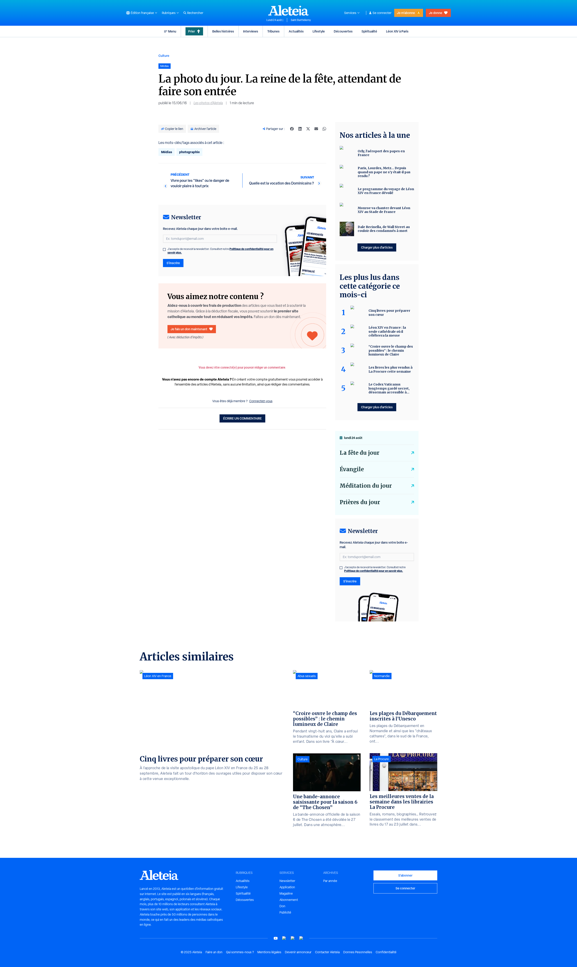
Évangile (352, 469)
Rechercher (195, 13)
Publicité (285, 912)
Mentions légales (269, 952)
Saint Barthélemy (301, 20)
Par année (330, 881)
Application (287, 887)
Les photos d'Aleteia (208, 103)
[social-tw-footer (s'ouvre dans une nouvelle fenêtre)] (293, 938)
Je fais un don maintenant (189, 329)
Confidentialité (386, 952)
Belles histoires (223, 31)
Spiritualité (369, 31)
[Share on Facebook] (292, 129)
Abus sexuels (307, 676)
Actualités (296, 31)
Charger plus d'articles (377, 247)
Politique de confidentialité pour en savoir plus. (373, 571)
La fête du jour (359, 452)
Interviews (250, 31)
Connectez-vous (260, 401)
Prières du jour (360, 502)
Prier (191, 31)
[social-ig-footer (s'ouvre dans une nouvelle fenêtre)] (301, 938)
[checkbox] (164, 249)
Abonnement (288, 900)
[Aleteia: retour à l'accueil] (288, 10)
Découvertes (343, 31)
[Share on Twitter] (308, 129)
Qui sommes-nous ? (240, 952)
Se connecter (382, 13)
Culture (163, 55)
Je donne (435, 13)
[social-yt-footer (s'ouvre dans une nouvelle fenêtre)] (276, 938)
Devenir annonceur (298, 952)
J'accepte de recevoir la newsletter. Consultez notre (220, 250)
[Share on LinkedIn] (300, 129)
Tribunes (273, 31)
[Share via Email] (316, 129)
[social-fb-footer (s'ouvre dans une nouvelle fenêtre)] (284, 938)
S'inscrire (173, 263)
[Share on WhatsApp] (324, 129)
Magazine (286, 893)
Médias (166, 152)
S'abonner (405, 875)
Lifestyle (319, 31)
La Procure (381, 759)
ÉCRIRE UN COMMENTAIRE (242, 418)
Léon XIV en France (157, 676)
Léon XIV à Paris (397, 31)
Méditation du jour (366, 485)
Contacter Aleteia (327, 952)
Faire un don (214, 952)
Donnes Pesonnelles (357, 952)
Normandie (382, 676)
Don (282, 906)
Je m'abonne (406, 13)
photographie (189, 152)
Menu (172, 31)
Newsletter (287, 881)
